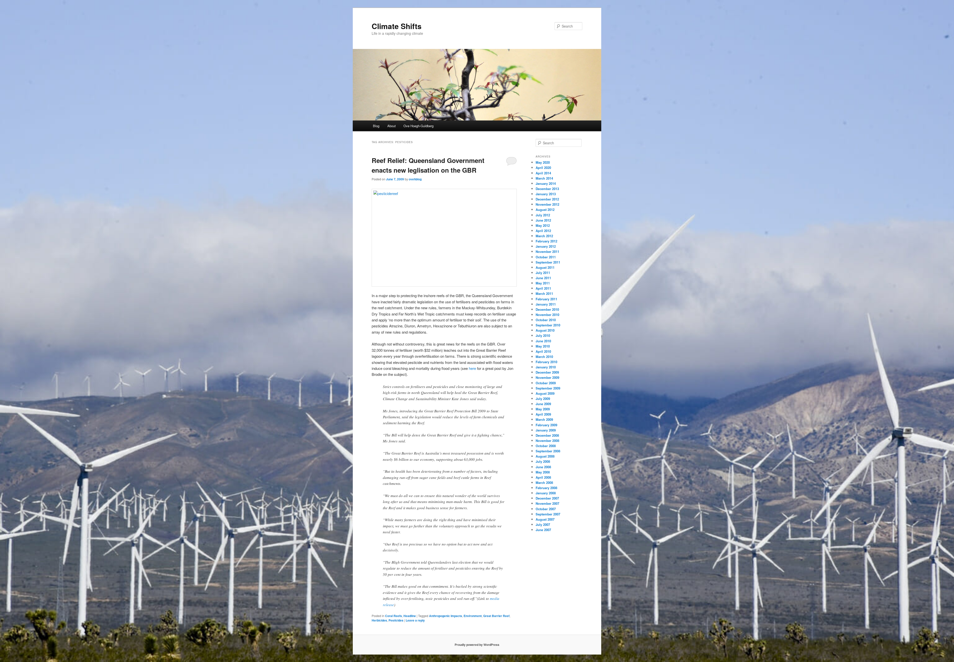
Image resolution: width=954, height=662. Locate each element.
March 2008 (544, 482)
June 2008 (543, 467)
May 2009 (543, 409)
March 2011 (544, 293)
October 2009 (546, 383)
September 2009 (548, 388)
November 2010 (547, 314)
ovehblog (415, 179)
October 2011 (546, 257)
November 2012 (547, 204)
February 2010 (546, 361)
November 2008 (547, 440)
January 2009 (546, 430)
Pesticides (396, 620)
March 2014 (544, 178)
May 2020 (543, 162)
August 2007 (545, 519)
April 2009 (543, 414)
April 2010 (543, 351)
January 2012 (546, 246)
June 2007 (543, 529)
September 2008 (548, 451)
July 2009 (543, 398)
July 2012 (543, 215)
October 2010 (546, 319)
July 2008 (543, 461)
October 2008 (546, 445)
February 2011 (546, 299)
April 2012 (543, 230)
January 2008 (546, 493)
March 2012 (544, 236)
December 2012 (547, 199)
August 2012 (545, 209)
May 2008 (543, 472)
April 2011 (543, 288)
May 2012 (543, 225)
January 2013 (546, 194)
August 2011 (545, 267)
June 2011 (543, 277)
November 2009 (547, 377)
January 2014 (546, 183)
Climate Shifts (397, 26)
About (391, 125)
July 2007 (543, 524)
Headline (409, 616)
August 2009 (545, 393)
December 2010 (547, 309)
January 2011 (546, 304)
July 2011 (543, 272)
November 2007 (547, 503)
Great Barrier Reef (496, 616)
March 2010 (544, 356)
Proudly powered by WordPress (477, 644)
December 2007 (547, 498)
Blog (376, 125)
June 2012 (543, 220)
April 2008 (543, 477)
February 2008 (546, 487)
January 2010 (546, 367)
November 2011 (547, 251)
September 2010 (548, 325)
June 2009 (543, 403)
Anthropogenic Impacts (445, 616)
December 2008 (547, 435)
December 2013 (547, 188)
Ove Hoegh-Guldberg (418, 125)
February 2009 (546, 425)
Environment (473, 616)
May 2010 (543, 346)
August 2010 (545, 330)
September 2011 (548, 262)
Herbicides (379, 620)
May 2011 (543, 283)
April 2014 (543, 173)
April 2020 (543, 167)
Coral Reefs (393, 616)
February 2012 (546, 241)
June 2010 (543, 341)
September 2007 (548, 514)
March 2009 (544, 419)
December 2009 (547, 372)
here (472, 368)
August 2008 (545, 456)
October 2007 (546, 508)
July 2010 (543, 335)
